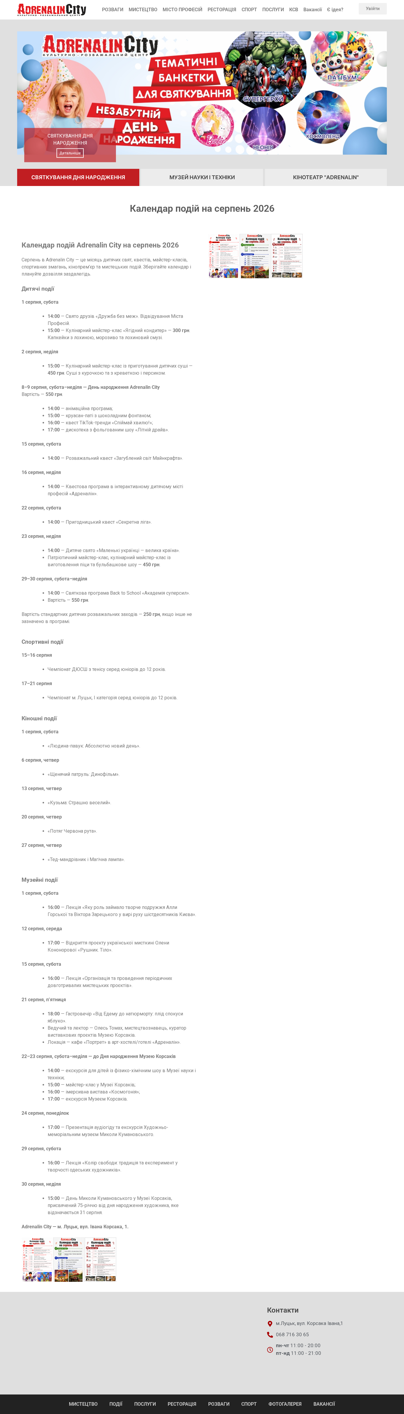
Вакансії (312, 9)
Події (115, 1404)
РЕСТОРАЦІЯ (222, 9)
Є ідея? (335, 9)
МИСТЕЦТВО (143, 9)
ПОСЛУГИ (273, 9)
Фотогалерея (285, 1404)
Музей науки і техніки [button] (202, 177)
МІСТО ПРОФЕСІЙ (182, 9)
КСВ (293, 9)
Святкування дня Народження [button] (78, 177)
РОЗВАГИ (112, 9)
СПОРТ (249, 9)
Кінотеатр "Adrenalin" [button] (326, 177)
